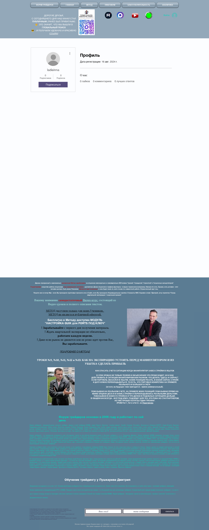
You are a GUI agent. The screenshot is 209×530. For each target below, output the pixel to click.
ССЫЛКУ (53, 33)
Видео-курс (90, 300)
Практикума (147, 403)
